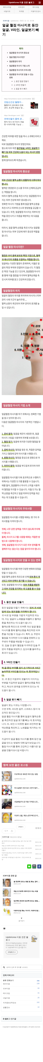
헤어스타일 (7, 7)
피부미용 (6, 21)
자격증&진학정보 (21, 1003)
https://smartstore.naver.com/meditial (17, 99)
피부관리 (21, 7)
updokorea (14, 21)
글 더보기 (21, 921)
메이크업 (36, 7)
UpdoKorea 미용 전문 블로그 (21, 2)
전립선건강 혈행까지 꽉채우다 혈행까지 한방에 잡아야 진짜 (14, 102)
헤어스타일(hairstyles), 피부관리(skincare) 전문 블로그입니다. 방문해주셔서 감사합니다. (16, 945)
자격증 (21, 11)
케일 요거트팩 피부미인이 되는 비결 (13, 846)
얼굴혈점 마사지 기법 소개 (19, 65)
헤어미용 (21, 984)
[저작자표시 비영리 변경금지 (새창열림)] (38, 828)
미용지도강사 (36, 11)
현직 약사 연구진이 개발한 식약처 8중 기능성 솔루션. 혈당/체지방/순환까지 (14, 123)
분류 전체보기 (8, 980)
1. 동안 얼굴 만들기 (21, 81)
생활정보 (21, 1007)
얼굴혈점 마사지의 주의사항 (20, 70)
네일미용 (21, 998)
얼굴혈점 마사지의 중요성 (19, 52)
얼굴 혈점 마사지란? (17, 57)
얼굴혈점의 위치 (15, 61)
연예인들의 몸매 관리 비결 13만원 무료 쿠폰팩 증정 (14, 119)
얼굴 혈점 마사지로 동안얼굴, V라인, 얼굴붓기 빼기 (20, 29)
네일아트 (7, 11)
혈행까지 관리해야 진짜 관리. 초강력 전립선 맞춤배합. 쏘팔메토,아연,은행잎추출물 (14, 106)
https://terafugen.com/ (12, 115)
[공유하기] (11, 831)
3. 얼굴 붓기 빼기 (20, 88)
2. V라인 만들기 (20, 85)
